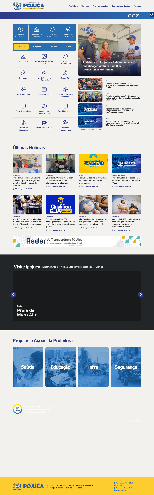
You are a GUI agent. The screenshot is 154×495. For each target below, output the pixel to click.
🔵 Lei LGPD (118, 485)
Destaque (87, 58)
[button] (82, 48)
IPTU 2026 (23, 61)
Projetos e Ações (100, 6)
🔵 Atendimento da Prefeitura (125, 488)
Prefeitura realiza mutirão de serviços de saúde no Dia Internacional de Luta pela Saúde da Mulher (123, 98)
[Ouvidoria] (23, 72)
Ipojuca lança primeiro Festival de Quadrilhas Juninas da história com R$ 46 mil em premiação (122, 123)
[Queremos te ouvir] (44, 122)
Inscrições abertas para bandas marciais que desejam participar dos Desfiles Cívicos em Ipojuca (27, 221)
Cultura (114, 175)
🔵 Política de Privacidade (124, 483)
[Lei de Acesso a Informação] (44, 72)
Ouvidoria (23, 78)
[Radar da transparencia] (65, 122)
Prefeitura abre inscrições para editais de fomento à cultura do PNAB (126, 180)
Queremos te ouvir (44, 128)
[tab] (21, 47)
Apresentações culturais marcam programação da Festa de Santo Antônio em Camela (120, 110)
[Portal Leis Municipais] (23, 122)
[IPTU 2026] (23, 56)
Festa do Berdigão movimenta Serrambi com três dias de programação (92, 180)
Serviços (85, 6)
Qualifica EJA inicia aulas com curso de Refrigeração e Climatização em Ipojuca (59, 180)
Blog (107, 81)
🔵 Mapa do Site (120, 490)
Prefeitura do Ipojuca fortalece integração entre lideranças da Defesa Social (122, 85)
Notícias (137, 6)
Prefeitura (73, 6)
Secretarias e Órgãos (120, 6)
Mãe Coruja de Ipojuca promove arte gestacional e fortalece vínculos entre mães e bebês (93, 221)
